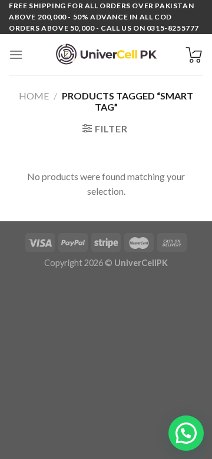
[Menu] (16, 54)
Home (34, 95)
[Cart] (193, 54)
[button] (186, 433)
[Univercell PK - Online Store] (106, 54)
